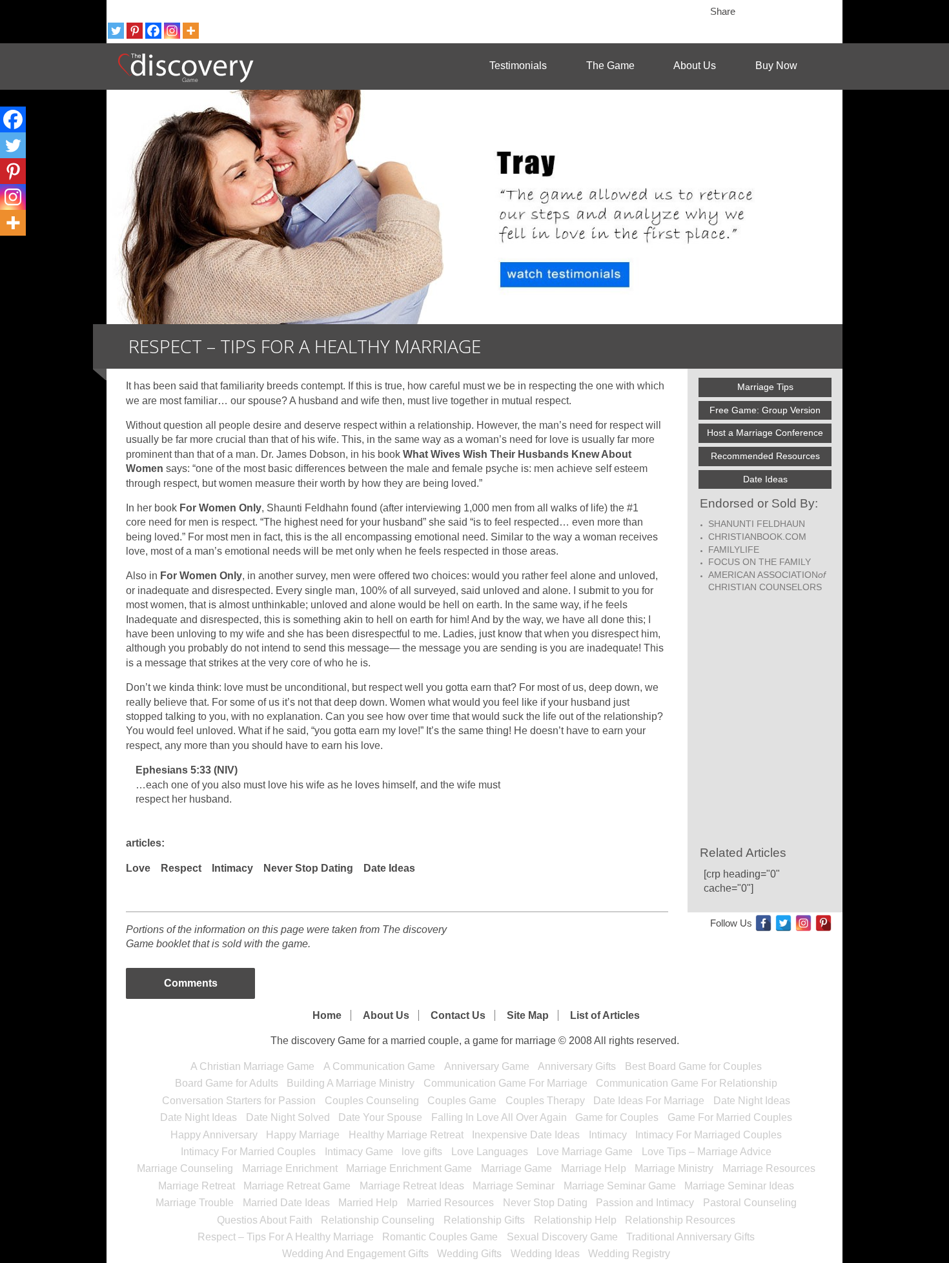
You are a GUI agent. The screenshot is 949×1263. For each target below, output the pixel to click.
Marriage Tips (765, 387)
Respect (181, 868)
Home (327, 1015)
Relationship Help (575, 1220)
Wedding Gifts (469, 1253)
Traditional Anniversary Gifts (690, 1236)
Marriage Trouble (195, 1202)
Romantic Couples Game (440, 1236)
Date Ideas (389, 868)
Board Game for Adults (226, 1083)
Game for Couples (616, 1117)
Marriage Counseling (185, 1168)
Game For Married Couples (730, 1117)
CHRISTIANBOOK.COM (757, 536)
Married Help (368, 1202)
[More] (191, 31)
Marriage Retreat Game (297, 1185)
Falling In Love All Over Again (499, 1117)
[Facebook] (153, 31)
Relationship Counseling (377, 1220)
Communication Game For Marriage (505, 1083)
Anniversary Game (486, 1066)
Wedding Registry (629, 1253)
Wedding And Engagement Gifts (355, 1253)
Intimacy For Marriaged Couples (708, 1134)
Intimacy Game (359, 1151)
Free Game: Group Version (765, 410)
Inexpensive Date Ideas (526, 1134)
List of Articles (605, 1015)
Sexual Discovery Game (562, 1236)
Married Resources (450, 1202)
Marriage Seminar (514, 1185)
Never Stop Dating (308, 868)
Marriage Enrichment (290, 1168)
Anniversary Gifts (577, 1066)
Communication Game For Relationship (686, 1083)
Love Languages (489, 1151)
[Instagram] (172, 31)
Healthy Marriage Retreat (406, 1134)
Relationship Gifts (484, 1220)
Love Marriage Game (584, 1151)
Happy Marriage (303, 1134)
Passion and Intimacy (645, 1202)
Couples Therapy (545, 1100)
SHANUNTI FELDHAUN (756, 524)
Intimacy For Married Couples (248, 1151)
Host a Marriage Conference (765, 432)
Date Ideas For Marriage (648, 1100)
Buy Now (776, 65)
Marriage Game (516, 1168)
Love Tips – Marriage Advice (706, 1151)
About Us (694, 65)
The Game (610, 65)
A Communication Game (379, 1066)
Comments (191, 983)
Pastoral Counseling (750, 1202)
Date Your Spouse (380, 1117)
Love (138, 868)
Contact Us (458, 1015)
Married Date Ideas (286, 1202)
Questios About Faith (264, 1220)
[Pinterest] (135, 31)
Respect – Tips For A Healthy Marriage (286, 1236)
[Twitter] (116, 31)
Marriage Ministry (674, 1168)
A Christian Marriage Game (252, 1066)
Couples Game (461, 1100)
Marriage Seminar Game (620, 1185)
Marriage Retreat (196, 1185)
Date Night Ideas (751, 1100)
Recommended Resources (765, 456)
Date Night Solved (288, 1117)
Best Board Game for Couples (693, 1066)
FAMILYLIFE (733, 549)
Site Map (528, 1015)
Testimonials (518, 65)
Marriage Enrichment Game (409, 1168)
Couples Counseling (372, 1100)
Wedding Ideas (545, 1253)
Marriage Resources (768, 1168)
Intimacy (232, 868)
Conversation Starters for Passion (239, 1100)
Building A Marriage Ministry (350, 1083)
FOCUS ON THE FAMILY (759, 562)
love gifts (422, 1151)
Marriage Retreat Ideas (412, 1185)
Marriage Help (593, 1168)
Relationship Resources (680, 1220)
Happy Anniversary (214, 1134)
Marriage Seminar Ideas (739, 1185)
